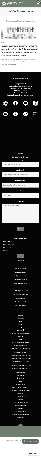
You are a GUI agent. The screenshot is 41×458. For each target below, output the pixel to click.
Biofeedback (20, 393)
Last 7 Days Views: (19, 287)
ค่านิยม (20, 327)
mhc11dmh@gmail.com (27, 95)
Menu (38, 4)
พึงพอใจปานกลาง (10, 245)
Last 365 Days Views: (19, 294)
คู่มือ (2, 42)
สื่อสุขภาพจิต (20, 378)
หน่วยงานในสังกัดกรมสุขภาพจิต (20, 343)
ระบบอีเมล (20, 409)
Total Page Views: (20, 306)
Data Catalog (20, 375)
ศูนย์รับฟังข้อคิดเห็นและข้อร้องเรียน (20, 349)
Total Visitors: (19, 302)
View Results (20, 260)
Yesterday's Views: (20, 280)
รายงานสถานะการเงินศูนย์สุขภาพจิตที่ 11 (20, 390)
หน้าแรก (20, 315)
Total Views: (19, 298)
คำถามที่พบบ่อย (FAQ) (20, 346)
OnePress (29, 431)
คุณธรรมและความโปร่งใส (20, 352)
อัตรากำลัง (20, 336)
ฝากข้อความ (20, 201)
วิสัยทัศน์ (20, 321)
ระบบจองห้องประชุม (20, 412)
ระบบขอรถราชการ (21, 396)
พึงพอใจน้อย (8, 248)
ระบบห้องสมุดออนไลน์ (20, 406)
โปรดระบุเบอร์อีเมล (20, 181)
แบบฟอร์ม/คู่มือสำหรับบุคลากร (20, 387)
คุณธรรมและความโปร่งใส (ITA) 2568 (21, 365)
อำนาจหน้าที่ (20, 330)
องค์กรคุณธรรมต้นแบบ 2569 (20, 361)
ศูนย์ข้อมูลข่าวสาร (20, 372)
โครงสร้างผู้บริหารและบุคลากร (20, 333)
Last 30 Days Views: (19, 291)
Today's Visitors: (19, 276)
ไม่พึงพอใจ (8, 251)
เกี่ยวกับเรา (21, 318)
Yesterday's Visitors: (20, 283)
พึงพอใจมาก (8, 242)
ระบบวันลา (20, 399)
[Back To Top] (20, 426)
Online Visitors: (20, 269)
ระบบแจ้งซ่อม (20, 418)
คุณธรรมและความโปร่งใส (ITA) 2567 (20, 368)
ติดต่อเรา (20, 340)
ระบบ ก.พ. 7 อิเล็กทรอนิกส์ (20, 403)
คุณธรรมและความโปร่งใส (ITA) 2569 (21, 355)
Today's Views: (19, 272)
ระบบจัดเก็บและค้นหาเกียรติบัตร (20, 415)
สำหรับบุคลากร (20, 384)
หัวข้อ (20, 191)
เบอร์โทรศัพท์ (20, 170)
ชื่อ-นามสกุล (20, 160)
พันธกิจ (20, 324)
